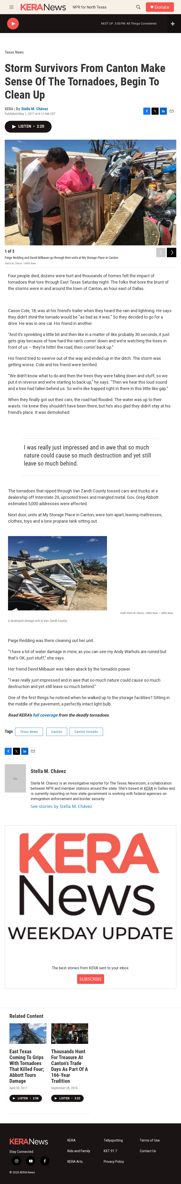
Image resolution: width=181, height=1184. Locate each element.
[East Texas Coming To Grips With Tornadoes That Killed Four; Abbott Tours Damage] (27, 1033)
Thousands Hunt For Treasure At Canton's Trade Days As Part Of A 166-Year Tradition (69, 1066)
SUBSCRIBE (90, 979)
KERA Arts (75, 1161)
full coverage (45, 715)
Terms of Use (150, 1140)
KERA (148, 788)
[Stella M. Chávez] (15, 778)
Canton (56, 732)
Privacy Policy (114, 1161)
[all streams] (174, 23)
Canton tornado (86, 732)
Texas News (14, 52)
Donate (162, 7)
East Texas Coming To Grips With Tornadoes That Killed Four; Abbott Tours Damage (26, 1066)
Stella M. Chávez (34, 108)
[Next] (171, 252)
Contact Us (148, 1151)
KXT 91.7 (110, 1151)
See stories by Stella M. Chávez (61, 806)
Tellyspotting (113, 1140)
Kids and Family (78, 1151)
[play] (13, 23)
